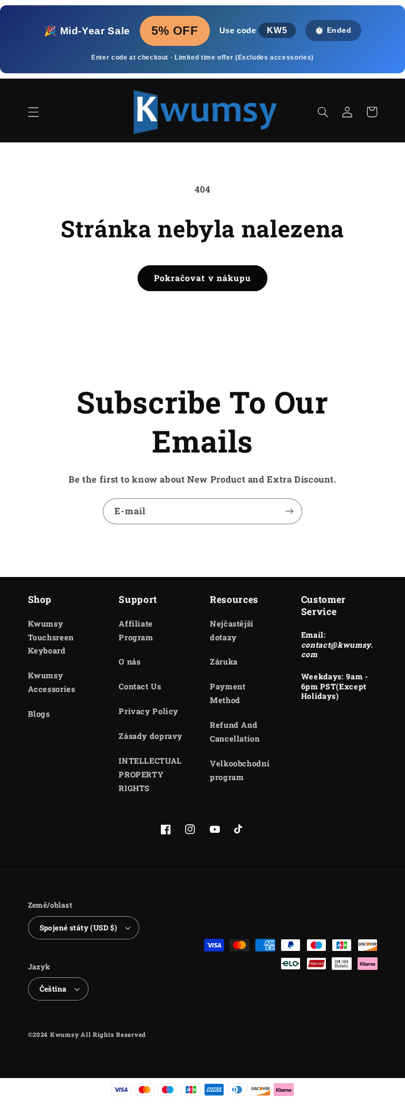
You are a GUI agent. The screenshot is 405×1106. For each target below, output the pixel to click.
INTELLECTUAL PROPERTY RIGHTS (150, 774)
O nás (129, 662)
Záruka (224, 662)
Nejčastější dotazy (232, 630)
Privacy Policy (148, 711)
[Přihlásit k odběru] (289, 511)
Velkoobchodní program (239, 770)
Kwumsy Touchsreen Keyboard (51, 637)
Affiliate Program (136, 630)
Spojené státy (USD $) (79, 927)
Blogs (39, 714)
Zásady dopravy (150, 736)
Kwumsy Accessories (51, 682)
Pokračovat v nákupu (202, 277)
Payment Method (227, 693)
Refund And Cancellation (235, 732)
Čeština (53, 989)
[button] (33, 112)
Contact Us (140, 686)
